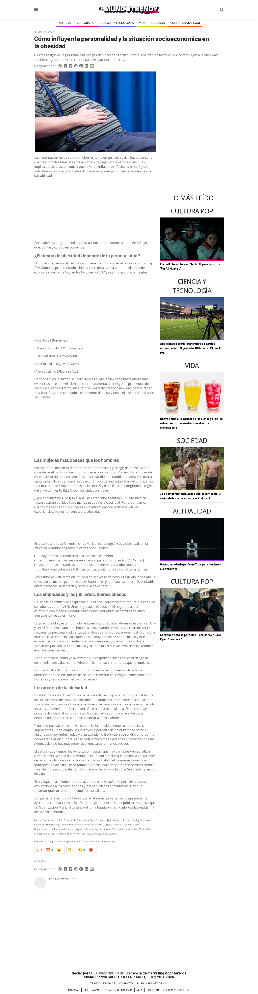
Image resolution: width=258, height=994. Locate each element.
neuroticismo (81, 379)
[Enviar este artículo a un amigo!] (60, 66)
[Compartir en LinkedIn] (86, 66)
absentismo (43, 734)
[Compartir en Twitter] (70, 66)
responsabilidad (119, 388)
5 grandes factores (79, 272)
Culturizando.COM (185, 23)
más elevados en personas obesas (128, 739)
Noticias (65, 23)
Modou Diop (145, 829)
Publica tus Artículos (152, 983)
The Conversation (92, 841)
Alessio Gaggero (103, 824)
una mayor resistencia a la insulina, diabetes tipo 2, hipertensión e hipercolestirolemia (94, 706)
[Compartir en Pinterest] (75, 66)
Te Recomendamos (102, 983)
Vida (142, 23)
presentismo (93, 734)
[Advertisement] (95, 209)
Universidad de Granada (81, 824)
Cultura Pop (86, 23)
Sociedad (158, 23)
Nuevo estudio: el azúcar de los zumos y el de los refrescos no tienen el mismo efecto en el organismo (191, 423)
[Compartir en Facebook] (65, 66)
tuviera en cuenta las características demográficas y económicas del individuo (93, 478)
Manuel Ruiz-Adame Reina (48, 820)
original (113, 841)
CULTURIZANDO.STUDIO (108, 973)
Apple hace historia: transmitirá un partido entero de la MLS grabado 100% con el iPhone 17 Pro (190, 348)
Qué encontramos (49, 498)
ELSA (68, 490)
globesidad (130, 807)
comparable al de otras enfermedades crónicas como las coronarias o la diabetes (89, 715)
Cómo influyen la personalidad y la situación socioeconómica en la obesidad (121, 42)
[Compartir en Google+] (81, 66)
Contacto (126, 983)
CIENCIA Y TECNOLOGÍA (118, 23)
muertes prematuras (87, 743)
